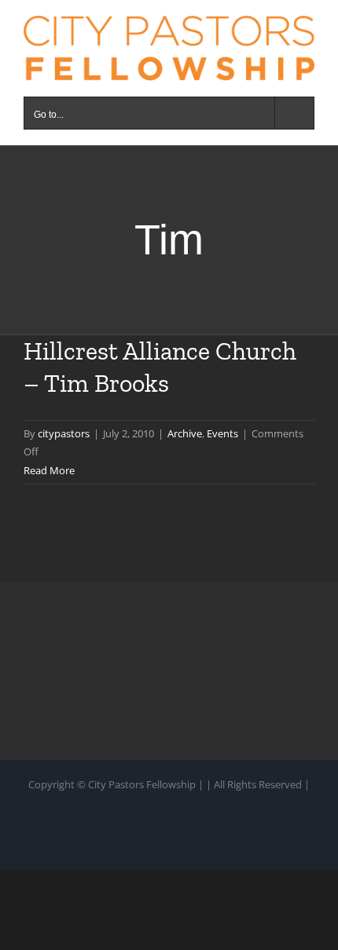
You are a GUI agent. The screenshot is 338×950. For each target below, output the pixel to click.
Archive (184, 433)
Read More (49, 470)
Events (222, 433)
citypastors (64, 433)
